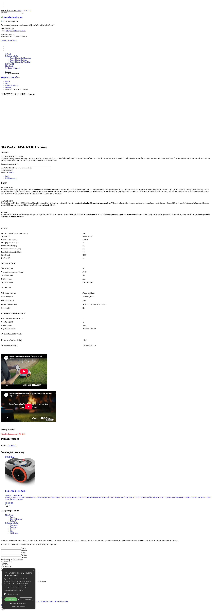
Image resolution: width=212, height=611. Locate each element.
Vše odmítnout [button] (26, 599)
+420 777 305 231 (24, 10)
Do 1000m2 (12, 445)
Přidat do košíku (7, 170)
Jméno (23, 548)
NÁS (9, 77)
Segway (11, 172)
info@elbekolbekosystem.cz (16, 31)
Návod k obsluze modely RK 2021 (13, 434)
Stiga (11, 531)
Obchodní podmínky (47, 601)
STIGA (6, 564)
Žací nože (13, 521)
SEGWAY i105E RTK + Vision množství (15, 168)
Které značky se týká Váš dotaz (12, 560)
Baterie (12, 517)
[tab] (108, 176)
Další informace (10, 178)
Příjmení (24, 550)
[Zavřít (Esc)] (2, 607)
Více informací (19, 590)
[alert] (18, 588)
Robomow (13, 527)
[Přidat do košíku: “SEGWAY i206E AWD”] (6, 506)
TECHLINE (7, 562)
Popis (7, 176)
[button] (18, 603)
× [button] (33, 570)
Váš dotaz (42, 582)
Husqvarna (13, 525)
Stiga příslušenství (16, 519)
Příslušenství (9, 515)
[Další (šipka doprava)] (4, 609)
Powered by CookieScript (19, 606)
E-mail (23, 553)
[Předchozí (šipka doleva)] (2, 609)
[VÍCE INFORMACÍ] (10, 506)
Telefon (24, 555)
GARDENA (7, 566)
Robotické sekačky (12, 523)
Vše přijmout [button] (11, 599)
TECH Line (14, 533)
